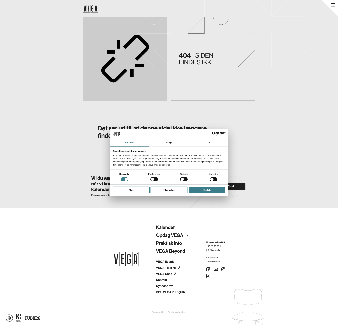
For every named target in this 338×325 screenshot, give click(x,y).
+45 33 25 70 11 (213, 246)
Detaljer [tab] (169, 142)
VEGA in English (174, 292)
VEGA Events (165, 262)
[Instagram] (223, 269)
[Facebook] (208, 269)
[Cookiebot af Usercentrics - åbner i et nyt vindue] (214, 134)
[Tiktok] (208, 276)
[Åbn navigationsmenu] (332, 5)
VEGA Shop (164, 274)
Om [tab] (208, 142)
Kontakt (161, 280)
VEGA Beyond (170, 251)
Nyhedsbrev (164, 286)
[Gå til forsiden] (126, 259)
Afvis (131, 190)
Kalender (165, 227)
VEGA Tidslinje (166, 268)
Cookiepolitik (158, 312)
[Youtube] (216, 269)
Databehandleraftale (177, 312)
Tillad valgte (169, 190)
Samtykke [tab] (129, 142)
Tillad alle (207, 190)
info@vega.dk (213, 250)
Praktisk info (169, 243)
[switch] (154, 179)
